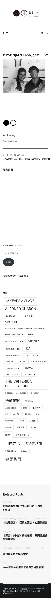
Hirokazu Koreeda (12, 349)
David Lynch (11, 322)
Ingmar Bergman (13, 355)
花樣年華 (24, 451)
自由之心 (12, 443)
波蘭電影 (8, 428)
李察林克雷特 (9, 421)
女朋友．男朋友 (10, 408)
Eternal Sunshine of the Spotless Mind (25, 328)
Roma (29, 367)
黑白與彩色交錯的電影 (15, 554)
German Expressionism (14, 341)
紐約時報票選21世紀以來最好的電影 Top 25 (23, 508)
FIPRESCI (31, 334)
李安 (37, 414)
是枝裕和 (28, 414)
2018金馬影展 (9, 519)
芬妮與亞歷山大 (10, 451)
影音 (11, 532)
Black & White (12, 316)
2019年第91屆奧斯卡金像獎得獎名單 (23, 567)
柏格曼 (32, 420)
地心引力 (29, 401)
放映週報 (16, 414)
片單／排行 (7, 502)
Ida (27, 348)
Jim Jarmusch (32, 356)
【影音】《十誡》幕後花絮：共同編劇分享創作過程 (25, 537)
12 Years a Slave (19, 301)
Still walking (29, 374)
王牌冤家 (20, 427)
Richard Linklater (12, 368)
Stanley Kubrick (12, 374)
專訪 (19, 519)
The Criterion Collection (18, 383)
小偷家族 (24, 408)
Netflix (23, 361)
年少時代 (36, 408)
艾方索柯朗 (34, 444)
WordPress (8, 593)
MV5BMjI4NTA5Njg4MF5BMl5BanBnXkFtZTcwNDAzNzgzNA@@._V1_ (14, 157)
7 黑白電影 (7, 548)
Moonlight (9, 361)
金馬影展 (13, 459)
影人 (25, 519)
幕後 (5, 532)
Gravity (33, 340)
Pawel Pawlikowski (38, 361)
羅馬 (7, 434)
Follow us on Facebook (15, 276)
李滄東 (22, 421)
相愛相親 (32, 428)
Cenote (13, 591)
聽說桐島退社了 (22, 435)
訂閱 (8, 262)
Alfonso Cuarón (20, 309)
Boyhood (28, 316)
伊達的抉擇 (12, 400)
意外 (6, 414)
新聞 (5, 563)
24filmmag (9, 135)
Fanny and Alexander (14, 334)
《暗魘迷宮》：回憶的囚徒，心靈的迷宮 (25, 523)
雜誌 (28, 548)
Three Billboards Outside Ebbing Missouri (22, 393)
